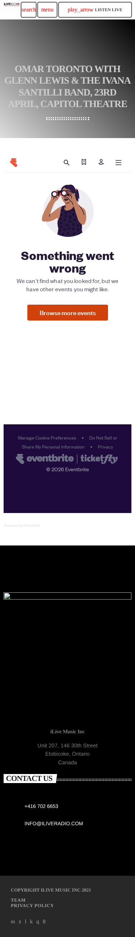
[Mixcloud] (31, 922)
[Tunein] (26, 922)
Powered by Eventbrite (22, 526)
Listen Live (95, 9)
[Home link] (11, 9)
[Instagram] (37, 922)
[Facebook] (44, 922)
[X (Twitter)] (20, 922)
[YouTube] (13, 922)
